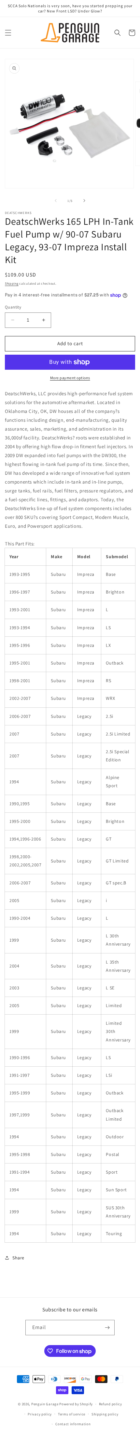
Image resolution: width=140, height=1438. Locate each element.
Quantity (13, 307)
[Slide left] (56, 200)
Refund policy (110, 1404)
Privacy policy (40, 1414)
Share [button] (18, 1258)
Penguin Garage (45, 1404)
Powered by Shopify (76, 1404)
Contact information (73, 1424)
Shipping (12, 283)
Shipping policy (105, 1414)
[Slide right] (84, 200)
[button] (8, 33)
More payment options (70, 377)
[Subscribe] (107, 1327)
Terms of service (71, 1414)
